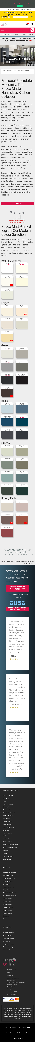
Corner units (6, 941)
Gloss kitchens (7, 901)
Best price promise (8, 795)
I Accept (20, 6)
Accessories (6, 919)
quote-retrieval (7, 859)
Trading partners (7, 842)
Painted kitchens (7, 898)
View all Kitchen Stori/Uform (17, 220)
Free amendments (8, 810)
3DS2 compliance (7, 824)
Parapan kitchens (7, 881)
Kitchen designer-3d (8, 827)
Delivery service (7, 821)
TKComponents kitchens (9, 893)
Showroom (6, 830)
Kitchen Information (11, 790)
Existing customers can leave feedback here (17, 608)
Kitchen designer (7, 833)
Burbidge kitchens (8, 875)
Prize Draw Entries (8, 856)
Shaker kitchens (7, 904)
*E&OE (27, 1033)
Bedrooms (6, 798)
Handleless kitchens (8, 907)
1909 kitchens (6, 884)
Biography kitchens (8, 890)
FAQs (4, 801)
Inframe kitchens (7, 910)
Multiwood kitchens (8, 887)
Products (6, 867)
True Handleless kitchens (9, 895)
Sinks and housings (8, 947)
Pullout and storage (8, 938)
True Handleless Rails (8, 932)
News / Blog (6, 850)
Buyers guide (6, 807)
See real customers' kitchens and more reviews (17, 588)
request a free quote (20, 17)
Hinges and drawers (8, 944)
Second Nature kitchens (9, 872)
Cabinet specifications (9, 813)
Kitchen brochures (8, 804)
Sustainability (6, 818)
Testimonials (6, 836)
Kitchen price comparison (10, 847)
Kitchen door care (8, 815)
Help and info (6, 950)
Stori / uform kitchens (9, 878)
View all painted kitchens (17, 222)
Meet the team (7, 839)
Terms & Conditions (10, 1027)
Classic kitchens (7, 916)
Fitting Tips (7, 927)
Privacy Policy (9, 1033)
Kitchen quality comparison (10, 844)
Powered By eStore (17, 1038)
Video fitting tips (7, 935)
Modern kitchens (7, 913)
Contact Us (6, 853)
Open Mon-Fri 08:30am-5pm (10, 34)
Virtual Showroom (27, 34)
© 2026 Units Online (24, 1027)
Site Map (19, 1033)
